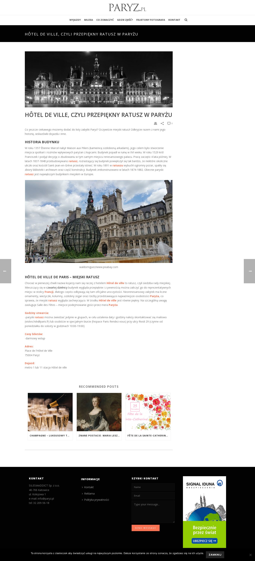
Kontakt (174, 19)
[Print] (155, 123)
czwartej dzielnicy (56, 287)
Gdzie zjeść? (125, 19)
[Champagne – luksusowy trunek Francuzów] (50, 412)
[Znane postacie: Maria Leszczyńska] (99, 412)
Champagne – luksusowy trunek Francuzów (51, 435)
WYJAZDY (75, 19)
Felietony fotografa (150, 19)
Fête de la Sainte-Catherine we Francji (149, 435)
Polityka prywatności (96, 499)
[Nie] (250, 555)
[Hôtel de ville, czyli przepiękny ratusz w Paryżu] (99, 79)
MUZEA (88, 19)
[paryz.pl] (127, 7)
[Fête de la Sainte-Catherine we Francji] (148, 412)
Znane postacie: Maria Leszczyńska (100, 435)
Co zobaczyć (105, 19)
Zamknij (215, 554)
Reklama (89, 493)
